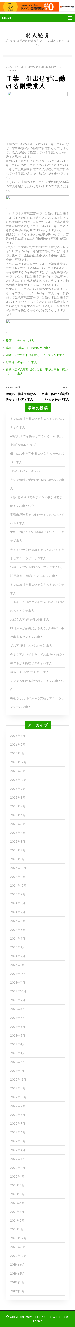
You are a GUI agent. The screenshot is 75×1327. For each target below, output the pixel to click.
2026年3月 (17, 735)
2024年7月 (17, 912)
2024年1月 (17, 965)
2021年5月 (17, 1194)
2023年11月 (17, 982)
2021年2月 (17, 1220)
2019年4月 (17, 1282)
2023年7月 (17, 1017)
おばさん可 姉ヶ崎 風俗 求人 (29, 619)
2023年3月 (17, 1053)
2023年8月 (17, 1009)
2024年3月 (17, 947)
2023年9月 (17, 1000)
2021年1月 (17, 1229)
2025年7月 (18, 806)
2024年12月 (18, 868)
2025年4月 (18, 832)
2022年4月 (17, 1150)
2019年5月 (17, 1273)
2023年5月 (17, 1035)
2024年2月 (17, 956)
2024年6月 (18, 921)
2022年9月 (18, 1106)
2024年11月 (18, 876)
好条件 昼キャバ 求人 (21, 362)
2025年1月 (17, 859)
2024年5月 (18, 929)
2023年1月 (17, 1070)
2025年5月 (18, 824)
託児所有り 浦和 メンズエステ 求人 (34, 575)
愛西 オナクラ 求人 (20, 340)
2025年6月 (18, 815)
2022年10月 (18, 1097)
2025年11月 (18, 771)
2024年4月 (17, 938)
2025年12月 (18, 762)
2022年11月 (18, 1088)
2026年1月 (17, 753)
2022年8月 (17, 1114)
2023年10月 (18, 991)
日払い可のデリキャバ (25, 471)
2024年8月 (17, 903)
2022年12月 (18, 1079)
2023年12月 (18, 973)
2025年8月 (18, 797)
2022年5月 (18, 1141)
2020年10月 (18, 1255)
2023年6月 (17, 1026)
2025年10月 (18, 779)
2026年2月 (18, 744)
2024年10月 (18, 885)
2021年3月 (17, 1211)
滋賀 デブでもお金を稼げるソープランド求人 (35, 355)
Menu (6, 18)
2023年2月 (17, 1062)
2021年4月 (17, 1203)
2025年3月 (17, 841)
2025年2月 (18, 850)
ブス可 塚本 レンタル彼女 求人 (31, 645)
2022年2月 (17, 1167)
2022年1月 (17, 1176)
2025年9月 (18, 788)
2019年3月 (17, 1291)
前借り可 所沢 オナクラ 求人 (29, 672)
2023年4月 (17, 1044)
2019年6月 (17, 1264)
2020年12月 (18, 1238)
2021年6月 (17, 1185)
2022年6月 (18, 1132)
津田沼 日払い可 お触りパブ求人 (28, 347)
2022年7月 (17, 1123)
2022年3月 (17, 1159)
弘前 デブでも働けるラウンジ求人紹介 (37, 567)
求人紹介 (37, 35)
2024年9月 (18, 894)
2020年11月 (18, 1247)
